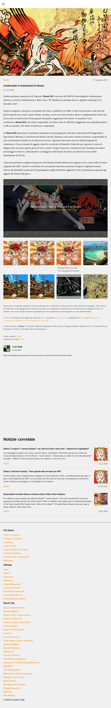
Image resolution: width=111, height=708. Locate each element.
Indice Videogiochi (12, 584)
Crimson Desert (10, 626)
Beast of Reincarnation (14, 630)
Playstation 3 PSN (22, 321)
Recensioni (8, 577)
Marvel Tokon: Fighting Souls (17, 615)
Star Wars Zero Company (14, 684)
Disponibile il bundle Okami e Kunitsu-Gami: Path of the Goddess (34, 494)
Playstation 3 (8, 321)
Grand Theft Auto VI (12, 619)
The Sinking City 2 (11, 670)
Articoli (6, 573)
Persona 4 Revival (11, 655)
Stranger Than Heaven (13, 677)
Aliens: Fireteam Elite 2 (14, 608)
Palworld (7, 692)
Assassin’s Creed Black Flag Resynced (21, 662)
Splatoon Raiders (11, 644)
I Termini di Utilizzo (12, 553)
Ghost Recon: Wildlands (14, 659)
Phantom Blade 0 (11, 611)
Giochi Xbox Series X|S (14, 591)
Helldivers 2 (8, 652)
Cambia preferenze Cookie (15, 549)
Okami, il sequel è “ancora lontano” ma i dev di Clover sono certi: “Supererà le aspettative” (46, 449)
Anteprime (8, 580)
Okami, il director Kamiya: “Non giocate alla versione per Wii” (32, 471)
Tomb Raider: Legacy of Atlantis (18, 641)
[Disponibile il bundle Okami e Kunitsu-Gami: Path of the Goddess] (101, 499)
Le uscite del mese (12, 588)
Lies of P (7, 633)
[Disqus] (55, 398)
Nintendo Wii (95, 318)
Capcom (83, 318)
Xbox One (45, 321)
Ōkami (6, 318)
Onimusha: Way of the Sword (16, 622)
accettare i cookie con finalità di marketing (55, 209)
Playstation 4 (35, 321)
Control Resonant (11, 637)
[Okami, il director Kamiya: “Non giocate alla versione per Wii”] (101, 477)
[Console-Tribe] (55, 4)
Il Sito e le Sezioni (11, 535)
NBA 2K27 (7, 666)
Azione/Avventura (61, 318)
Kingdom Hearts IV (12, 688)
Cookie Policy (9, 546)
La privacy (8, 542)
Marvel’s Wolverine (12, 648)
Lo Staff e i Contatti (12, 539)
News (6, 80)
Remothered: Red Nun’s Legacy (18, 674)
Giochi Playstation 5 (12, 595)
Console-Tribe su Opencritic (16, 557)
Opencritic (8, 560)
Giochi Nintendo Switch (14, 599)
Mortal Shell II (9, 681)
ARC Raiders (9, 695)
